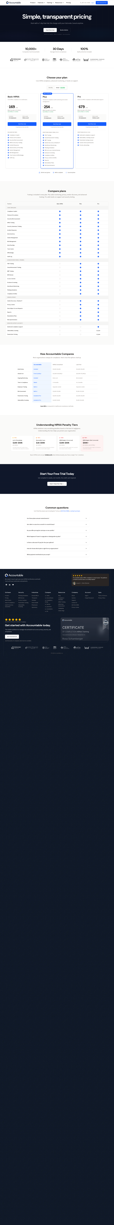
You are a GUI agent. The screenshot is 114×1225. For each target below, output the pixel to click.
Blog (59, 595)
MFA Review (21, 598)
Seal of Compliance (10, 603)
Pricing (68, 3)
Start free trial (50, 30)
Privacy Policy (101, 598)
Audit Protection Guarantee (9, 606)
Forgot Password (89, 598)
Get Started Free (12, 637)
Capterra (24, 622)
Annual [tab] (60, 88)
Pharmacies (35, 605)
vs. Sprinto (47, 604)
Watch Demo (8, 600)
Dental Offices (35, 595)
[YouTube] (13, 584)
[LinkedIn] (9, 584)
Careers (74, 598)
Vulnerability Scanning (21, 606)
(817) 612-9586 (86, 2)
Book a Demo (64, 30)
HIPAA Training (61, 602)
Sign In (86, 595)
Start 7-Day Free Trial (56, 484)
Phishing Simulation (23, 595)
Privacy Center (75, 607)
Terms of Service (102, 595)
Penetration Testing (23, 603)
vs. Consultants (49, 609)
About (73, 595)
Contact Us (74, 603)
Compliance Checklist (61, 598)
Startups (34, 600)
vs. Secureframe (49, 598)
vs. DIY (46, 611)
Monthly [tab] (51, 88)
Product (32, 3)
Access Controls (22, 600)
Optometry (34, 607)
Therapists (34, 598)
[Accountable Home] (13, 2)
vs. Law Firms (48, 607)
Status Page (61, 611)
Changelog (61, 608)
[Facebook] (6, 584)
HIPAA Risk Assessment (61, 605)
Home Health (35, 603)
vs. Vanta (47, 595)
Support (74, 600)
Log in (92, 2)
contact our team (75, 511)
